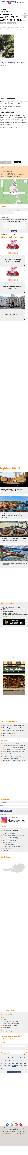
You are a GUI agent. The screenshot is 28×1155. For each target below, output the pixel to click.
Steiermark (8, 11)
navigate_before (2, 1052)
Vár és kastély (11, 23)
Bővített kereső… (4, 1049)
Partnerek (22, 1131)
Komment (16, 210)
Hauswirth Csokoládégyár (10, 839)
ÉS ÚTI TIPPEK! (6, 1038)
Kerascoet (5, 1018)
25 (5, 1066)
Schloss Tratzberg (7, 1014)
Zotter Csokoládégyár (9, 833)
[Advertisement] (14, 82)
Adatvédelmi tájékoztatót (9, 219)
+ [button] (2, 181)
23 (25, 1063)
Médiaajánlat (7, 1133)
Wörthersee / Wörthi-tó (10, 841)
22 (21, 1063)
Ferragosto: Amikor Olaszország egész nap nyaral (15, 747)
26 (9, 1066)
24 (1, 1066)
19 (9, 1063)
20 (13, 1063)
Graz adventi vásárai (8, 755)
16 (25, 1060)
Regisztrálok (3, 814)
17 (1, 1063)
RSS (14, 1133)
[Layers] (25, 181)
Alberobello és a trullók (8, 1029)
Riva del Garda (6, 1027)
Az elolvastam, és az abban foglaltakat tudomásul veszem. (14, 220)
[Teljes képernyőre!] (2, 185)
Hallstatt (5, 850)
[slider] (4, 29)
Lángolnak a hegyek (8, 753)
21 (17, 1063)
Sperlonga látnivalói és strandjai (10, 1025)
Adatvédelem (21, 1133)
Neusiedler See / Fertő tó (10, 848)
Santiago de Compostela (9, 1031)
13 (13, 1060)
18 (5, 1063)
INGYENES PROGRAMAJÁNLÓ (11, 1036)
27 (13, 1066)
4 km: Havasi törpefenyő (10, 736)
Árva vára (5, 1019)
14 (17, 1060)
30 (25, 1066)
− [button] (2, 183)
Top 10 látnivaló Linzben (10, 837)
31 (1, 1069)
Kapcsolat (14, 1131)
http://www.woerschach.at (13, 176)
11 (5, 1060)
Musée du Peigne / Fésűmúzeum (11, 1023)
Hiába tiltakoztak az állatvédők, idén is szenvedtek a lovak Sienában (12, 490)
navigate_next (27, 1048)
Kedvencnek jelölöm (6, 162)
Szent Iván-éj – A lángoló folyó (10, 758)
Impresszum (6, 1131)
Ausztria (3, 11)
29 (21, 1066)
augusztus (7, 1053)
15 (21, 1060)
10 (1, 1060)
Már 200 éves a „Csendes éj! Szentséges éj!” (13, 756)
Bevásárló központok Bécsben (12, 846)
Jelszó (1, 805)
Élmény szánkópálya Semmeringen (13, 835)
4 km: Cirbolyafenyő (9, 733)
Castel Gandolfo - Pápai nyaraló (10, 1021)
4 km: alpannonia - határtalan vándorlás (15, 725)
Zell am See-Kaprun (9, 842)
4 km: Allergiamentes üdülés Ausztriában (15, 728)
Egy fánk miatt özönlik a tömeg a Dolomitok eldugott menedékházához (13, 539)
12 (9, 1060)
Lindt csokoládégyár (9, 844)
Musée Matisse (6, 1016)
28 (17, 1066)
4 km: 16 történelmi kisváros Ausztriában (15, 730)
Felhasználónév (4, 802)
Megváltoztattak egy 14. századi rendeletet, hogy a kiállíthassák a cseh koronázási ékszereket (14, 515)
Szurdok (3, 23)
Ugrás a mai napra (14, 1072)
